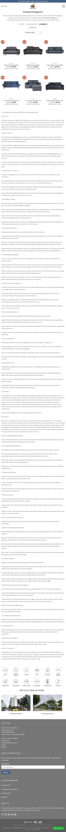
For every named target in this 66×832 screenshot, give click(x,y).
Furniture (16, 825)
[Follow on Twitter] (9, 814)
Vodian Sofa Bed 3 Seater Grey (54, 100)
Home (21, 24)
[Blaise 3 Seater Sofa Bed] (33, 50)
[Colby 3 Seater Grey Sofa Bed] (55, 50)
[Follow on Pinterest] (15, 814)
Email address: (5, 764)
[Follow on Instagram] (6, 814)
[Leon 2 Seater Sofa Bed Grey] (33, 85)
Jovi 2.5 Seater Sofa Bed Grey (11, 100)
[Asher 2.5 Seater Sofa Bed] (11, 50)
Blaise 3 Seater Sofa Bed (33, 65)
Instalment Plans (6, 793)
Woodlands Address (48, 713)
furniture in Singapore (51, 18)
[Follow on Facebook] (2, 814)
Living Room (31, 24)
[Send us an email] (12, 814)
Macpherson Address (16, 713)
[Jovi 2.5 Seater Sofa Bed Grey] (11, 85)
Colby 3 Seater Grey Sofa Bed (55, 65)
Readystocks (42, 825)
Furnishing (23, 825)
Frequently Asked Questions (9, 789)
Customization (5, 785)
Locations (50, 825)
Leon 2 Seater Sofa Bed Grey (33, 100)
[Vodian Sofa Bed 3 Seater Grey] (55, 85)
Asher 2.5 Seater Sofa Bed (11, 65)
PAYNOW (4, 797)
